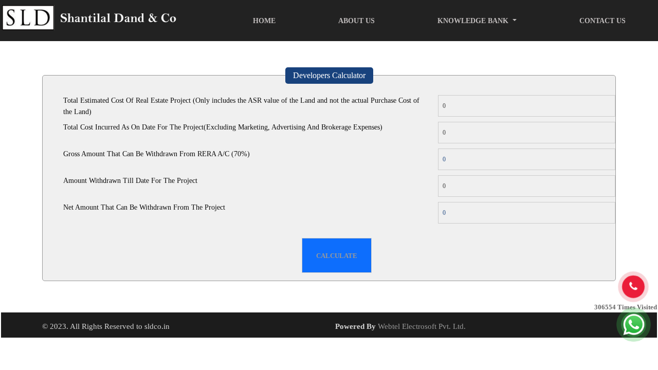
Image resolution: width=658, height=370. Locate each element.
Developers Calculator (329, 75)
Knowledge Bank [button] (473, 21)
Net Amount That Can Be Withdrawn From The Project (144, 207)
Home (264, 21)
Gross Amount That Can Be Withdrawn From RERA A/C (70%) (156, 154)
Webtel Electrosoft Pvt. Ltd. (422, 326)
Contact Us (602, 21)
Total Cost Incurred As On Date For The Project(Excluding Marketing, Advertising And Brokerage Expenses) (222, 127)
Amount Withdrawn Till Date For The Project (130, 180)
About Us (356, 21)
